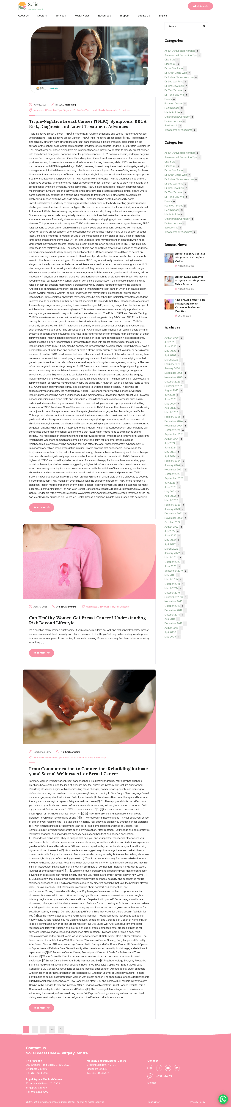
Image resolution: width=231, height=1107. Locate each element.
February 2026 (174, 364)
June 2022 (172, 535)
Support (124, 15)
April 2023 (172, 495)
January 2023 (174, 509)
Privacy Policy (197, 1101)
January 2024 (174, 465)
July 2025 (172, 394)
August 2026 (173, 337)
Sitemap (152, 1082)
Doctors (42, 15)
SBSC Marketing (67, 104)
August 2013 (173, 627)
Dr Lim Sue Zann (175, 68)
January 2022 (174, 553)
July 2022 (172, 531)
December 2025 (175, 372)
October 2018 (174, 583)
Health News (81, 15)
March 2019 (173, 579)
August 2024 (173, 438)
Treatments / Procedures (118, 110)
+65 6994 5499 (40, 1072)
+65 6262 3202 (39, 1091)
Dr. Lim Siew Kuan (176, 85)
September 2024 (176, 434)
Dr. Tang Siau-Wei (176, 94)
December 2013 (175, 623)
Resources (104, 15)
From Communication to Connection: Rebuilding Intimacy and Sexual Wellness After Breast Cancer (88, 771)
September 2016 (175, 597)
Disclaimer (154, 1101)
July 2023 (172, 482)
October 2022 (174, 522)
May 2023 (172, 491)
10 (52, 1029)
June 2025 (172, 399)
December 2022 (175, 513)
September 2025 (176, 386)
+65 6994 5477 (100, 1072)
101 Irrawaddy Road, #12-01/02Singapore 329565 (44, 1083)
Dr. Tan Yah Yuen (82, 110)
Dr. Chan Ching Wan (177, 72)
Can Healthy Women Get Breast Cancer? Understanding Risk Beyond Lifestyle (87, 620)
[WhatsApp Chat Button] (223, 1099)
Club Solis (172, 59)
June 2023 (172, 487)
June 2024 (172, 447)
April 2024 (172, 456)
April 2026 (172, 355)
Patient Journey (85, 757)
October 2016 (174, 592)
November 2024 (175, 425)
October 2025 (174, 381)
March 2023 (173, 500)
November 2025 (175, 377)
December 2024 (175, 421)
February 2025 (174, 416)
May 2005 (172, 636)
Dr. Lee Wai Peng (175, 81)
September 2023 (175, 478)
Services (60, 15)
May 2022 (172, 539)
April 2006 (172, 632)
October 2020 (174, 561)
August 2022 (173, 526)
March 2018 (173, 588)
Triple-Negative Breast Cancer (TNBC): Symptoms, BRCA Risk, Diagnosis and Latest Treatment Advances (88, 124)
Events (170, 99)
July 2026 (172, 342)
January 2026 (174, 368)
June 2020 (172, 566)
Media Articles (174, 112)
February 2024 (174, 460)
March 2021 (173, 557)
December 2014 (175, 610)
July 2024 (172, 443)
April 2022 (172, 544)
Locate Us (144, 15)
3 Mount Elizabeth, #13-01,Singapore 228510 (106, 1064)
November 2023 (175, 469)
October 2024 (174, 429)
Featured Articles (175, 103)
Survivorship (100, 757)
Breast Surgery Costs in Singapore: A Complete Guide (190, 257)
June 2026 (172, 346)
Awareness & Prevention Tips (47, 110)
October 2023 (174, 473)
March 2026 (173, 359)
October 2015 (174, 605)
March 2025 (173, 412)
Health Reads (98, 110)
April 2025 (172, 408)
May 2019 (172, 575)
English (163, 15)
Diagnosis (67, 110)
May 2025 (172, 403)
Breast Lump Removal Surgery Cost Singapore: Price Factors (190, 280)
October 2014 (174, 614)
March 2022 (173, 548)
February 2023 (174, 504)
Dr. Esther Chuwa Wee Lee (181, 77)
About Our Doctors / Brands (181, 50)
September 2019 (175, 570)
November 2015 (175, 601)
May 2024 (172, 451)
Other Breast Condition (179, 116)
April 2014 (171, 619)
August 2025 (173, 390)
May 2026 (172, 350)
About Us (23, 15)
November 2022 (175, 517)
